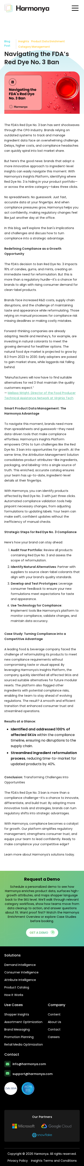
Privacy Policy (18, 1160)
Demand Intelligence (20, 965)
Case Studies (66, 917)
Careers (54, 1037)
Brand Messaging (17, 1029)
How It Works (13, 995)
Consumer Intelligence (21, 972)
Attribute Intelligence (20, 980)
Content (54, 1014)
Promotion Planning (19, 1037)
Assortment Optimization (23, 1022)
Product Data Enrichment (48, 41)
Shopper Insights (16, 1014)
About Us (54, 1022)
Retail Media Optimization (23, 1044)
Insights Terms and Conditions (54, 1160)
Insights (23, 41)
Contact (54, 1029)
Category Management (34, 47)
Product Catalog (16, 987)
